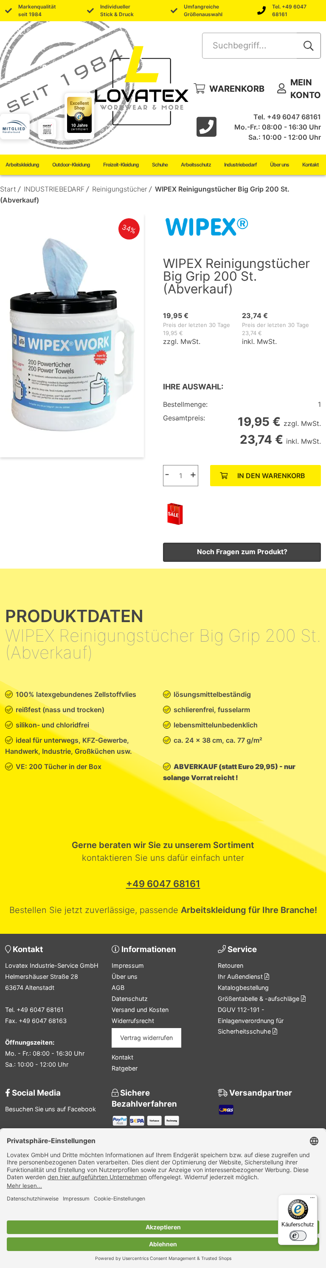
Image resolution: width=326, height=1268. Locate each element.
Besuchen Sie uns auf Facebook (50, 1109)
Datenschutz (130, 998)
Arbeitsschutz (196, 164)
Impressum (128, 965)
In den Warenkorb (271, 475)
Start (8, 189)
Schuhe (160, 164)
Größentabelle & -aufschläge (259, 998)
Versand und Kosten (140, 1009)
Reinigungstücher (119, 189)
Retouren (230, 965)
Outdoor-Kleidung (71, 164)
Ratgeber (125, 1068)
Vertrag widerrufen (146, 1037)
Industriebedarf (240, 164)
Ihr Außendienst (241, 976)
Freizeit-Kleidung (121, 164)
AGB (118, 987)
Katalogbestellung (243, 987)
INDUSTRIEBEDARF (54, 189)
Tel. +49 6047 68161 (289, 10)
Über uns (279, 164)
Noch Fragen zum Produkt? (242, 551)
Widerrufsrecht (133, 1020)
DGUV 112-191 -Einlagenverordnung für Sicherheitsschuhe (251, 1020)
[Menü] (312, 1200)
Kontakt (310, 164)
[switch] (297, 1236)
